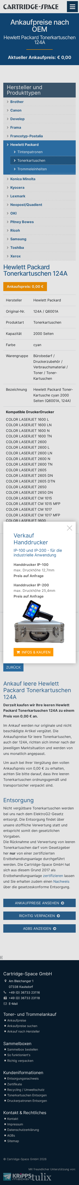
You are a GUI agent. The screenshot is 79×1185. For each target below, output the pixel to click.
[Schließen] (69, 527)
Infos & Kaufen (35, 652)
